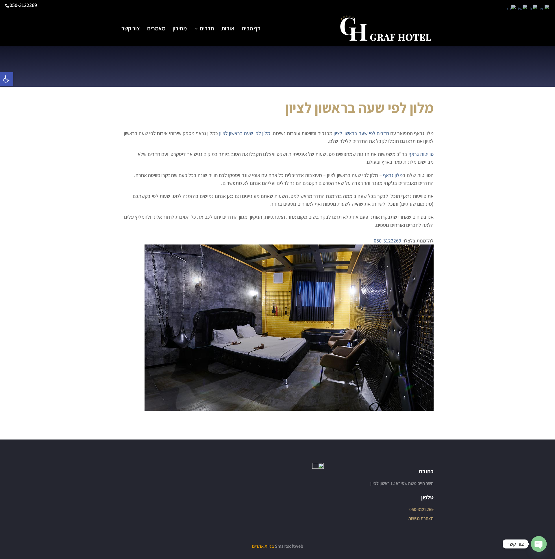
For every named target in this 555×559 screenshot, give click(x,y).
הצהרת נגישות (421, 518)
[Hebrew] (523, 8)
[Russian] (511, 8)
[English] (545, 8)
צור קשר (130, 29)
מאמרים (156, 29)
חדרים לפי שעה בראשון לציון (361, 133)
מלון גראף (393, 175)
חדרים (207, 29)
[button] (6, 79)
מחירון (180, 29)
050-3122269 (23, 5)
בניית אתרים (263, 546)
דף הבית (251, 29)
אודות (227, 29)
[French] (534, 8)
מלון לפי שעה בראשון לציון (244, 133)
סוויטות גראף (421, 154)
